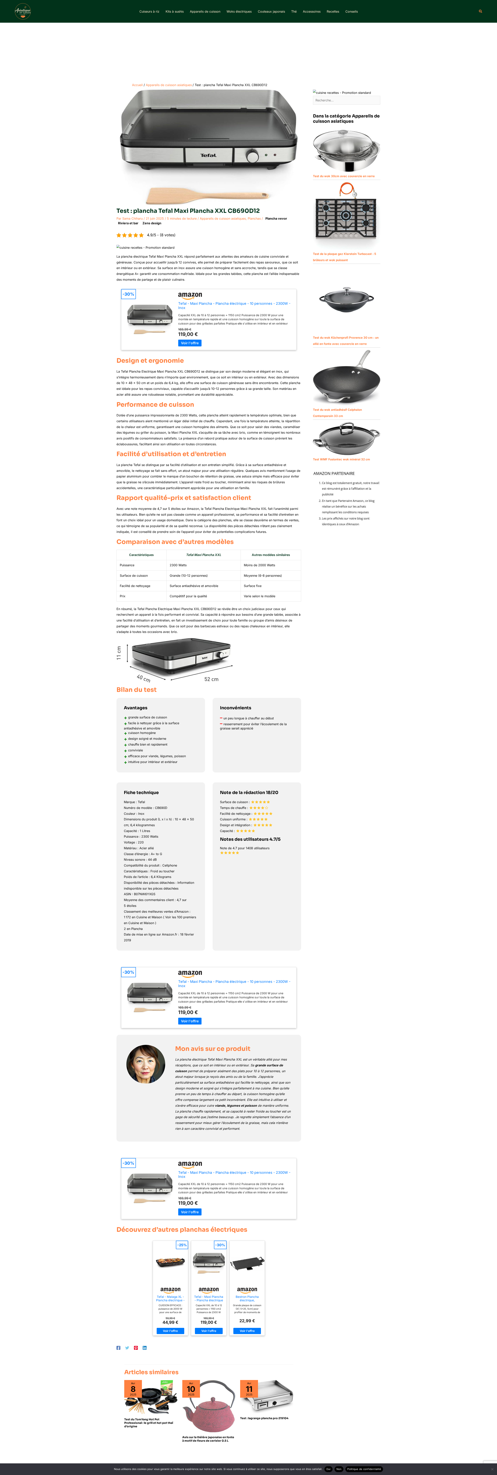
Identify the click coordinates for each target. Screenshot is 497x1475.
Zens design (151, 223)
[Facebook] (118, 1348)
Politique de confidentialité (364, 1469)
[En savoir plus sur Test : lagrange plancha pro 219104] (266, 1396)
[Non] (492, 1469)
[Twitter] (127, 1348)
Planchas (254, 218)
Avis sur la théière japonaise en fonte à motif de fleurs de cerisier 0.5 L (208, 1438)
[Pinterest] (136, 1348)
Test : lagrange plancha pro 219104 (264, 1418)
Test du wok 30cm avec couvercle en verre (344, 176)
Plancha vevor (276, 218)
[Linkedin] (145, 1348)
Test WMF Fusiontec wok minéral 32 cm (341, 459)
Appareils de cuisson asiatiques (223, 218)
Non (339, 1469)
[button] (480, 11)
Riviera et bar (128, 223)
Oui (328, 1469)
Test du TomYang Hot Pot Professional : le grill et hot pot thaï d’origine (148, 1423)
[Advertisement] (248, 52)
